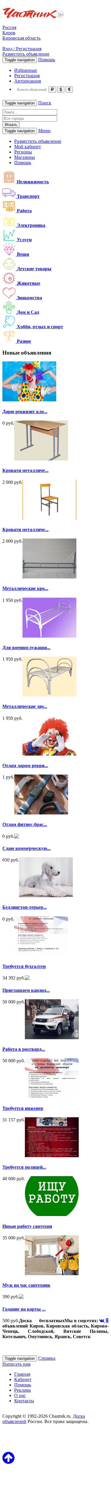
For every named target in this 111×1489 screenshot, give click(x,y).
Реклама (22, 1390)
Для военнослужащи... (26, 647)
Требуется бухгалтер (24, 966)
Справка (46, 1358)
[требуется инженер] (52, 1096)
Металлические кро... (25, 588)
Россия (9, 27)
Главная (22, 1374)
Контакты (24, 1400)
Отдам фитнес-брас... (24, 824)
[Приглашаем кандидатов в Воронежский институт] (27, 978)
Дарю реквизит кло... (24, 411)
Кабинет (22, 1379)
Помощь (46, 59)
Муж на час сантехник (26, 1285)
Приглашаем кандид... (26, 990)
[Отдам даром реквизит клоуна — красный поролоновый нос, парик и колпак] (49, 753)
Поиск (44, 102)
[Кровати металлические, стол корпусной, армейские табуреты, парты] (41, 458)
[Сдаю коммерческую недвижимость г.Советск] (16, 836)
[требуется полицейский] (52, 1155)
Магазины (24, 157)
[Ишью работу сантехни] (52, 1214)
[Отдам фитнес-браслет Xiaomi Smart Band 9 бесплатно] (41, 812)
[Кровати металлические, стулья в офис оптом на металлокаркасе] (49, 517)
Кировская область (21, 38)
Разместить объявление (25, 53)
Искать (11, 124)
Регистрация (27, 75)
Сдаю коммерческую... (26, 848)
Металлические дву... (24, 706)
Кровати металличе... (25, 470)
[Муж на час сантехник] (52, 1273)
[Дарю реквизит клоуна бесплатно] (29, 399)
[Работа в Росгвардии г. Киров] (52, 1037)
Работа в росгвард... (23, 1049)
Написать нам (16, 1364)
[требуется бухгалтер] (41, 954)
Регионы (23, 151)
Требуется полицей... (24, 1167)
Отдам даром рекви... (25, 765)
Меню (44, 130)
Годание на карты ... (24, 1309)
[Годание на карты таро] (21, 1297)
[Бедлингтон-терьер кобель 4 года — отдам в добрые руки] (46, 895)
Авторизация (27, 80)
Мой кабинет (27, 146)
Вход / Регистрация (21, 48)
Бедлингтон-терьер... (24, 907)
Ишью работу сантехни (27, 1226)
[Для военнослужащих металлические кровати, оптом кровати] (49, 635)
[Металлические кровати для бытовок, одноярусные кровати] (49, 576)
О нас (20, 1395)
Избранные (25, 70)
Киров (8, 32)
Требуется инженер (22, 1108)
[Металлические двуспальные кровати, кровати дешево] (49, 694)
